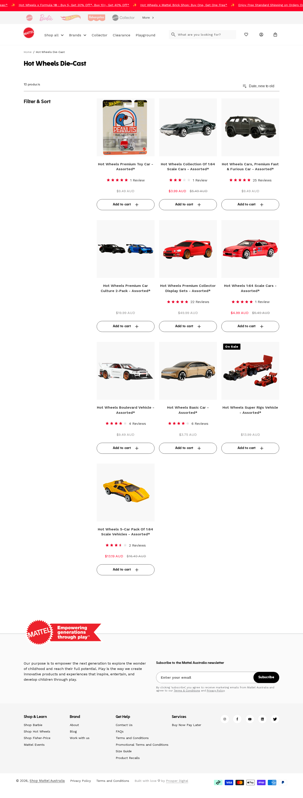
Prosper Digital (177, 781)
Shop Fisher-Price (37, 738)
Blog (73, 731)
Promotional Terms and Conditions (142, 744)
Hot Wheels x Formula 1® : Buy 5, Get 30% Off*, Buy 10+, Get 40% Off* (69, 5)
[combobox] (207, 34)
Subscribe (266, 677)
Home (28, 52)
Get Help (123, 717)
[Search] (173, 34)
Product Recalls (128, 758)
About (74, 725)
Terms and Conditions (132, 738)
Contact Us (124, 725)
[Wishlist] (246, 34)
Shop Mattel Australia (47, 781)
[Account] (261, 34)
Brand (75, 717)
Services (179, 717)
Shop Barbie (33, 725)
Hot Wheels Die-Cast (50, 52)
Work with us (79, 738)
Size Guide (124, 751)
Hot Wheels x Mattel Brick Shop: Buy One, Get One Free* (178, 5)
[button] (275, 34)
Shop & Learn (35, 717)
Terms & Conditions (187, 690)
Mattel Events (34, 744)
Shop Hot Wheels (37, 731)
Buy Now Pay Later (186, 725)
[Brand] (29, 17)
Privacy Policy (216, 690)
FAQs (120, 731)
